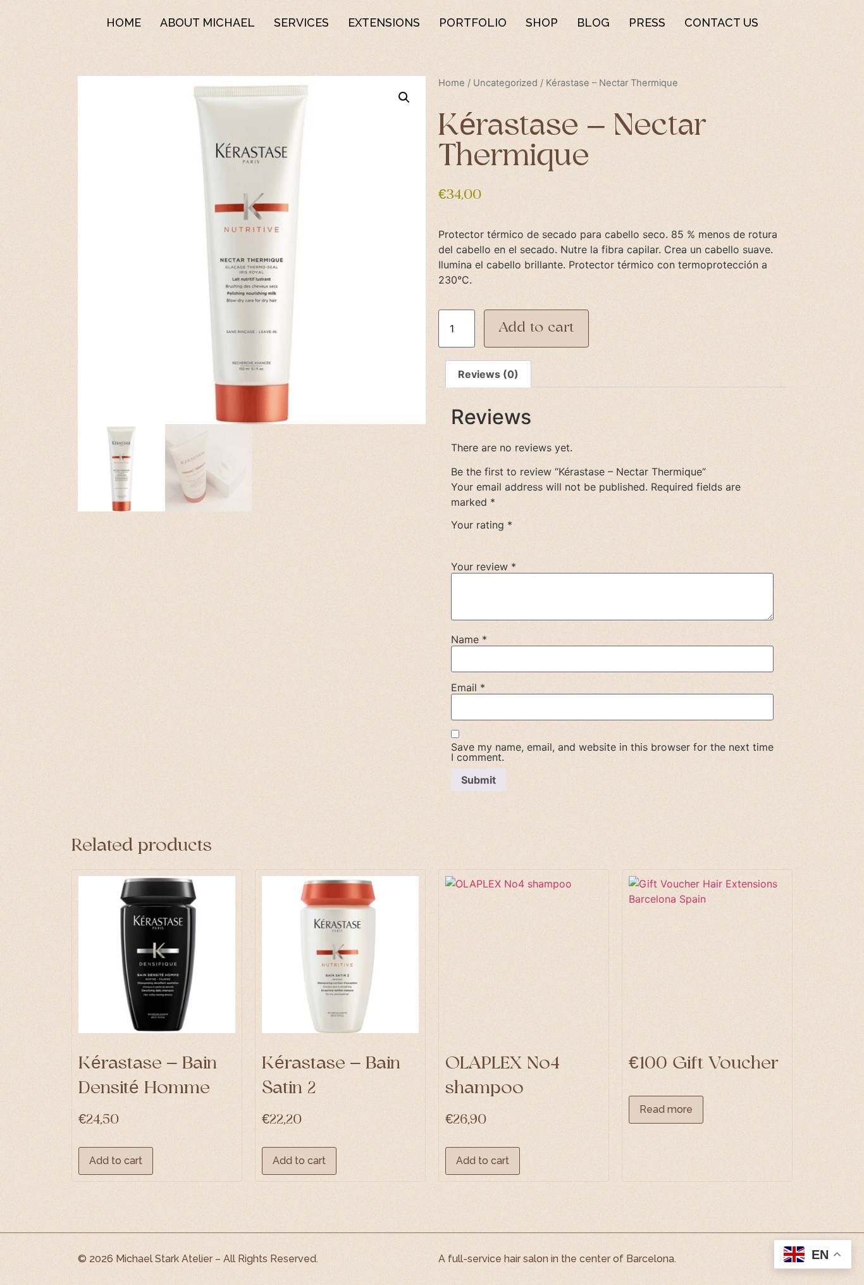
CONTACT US (721, 22)
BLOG (593, 22)
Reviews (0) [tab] (488, 374)
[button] (404, 97)
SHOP (542, 22)
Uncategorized (505, 83)
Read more (666, 1109)
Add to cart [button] (115, 1161)
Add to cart (536, 328)
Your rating (481, 525)
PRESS (647, 22)
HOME (123, 22)
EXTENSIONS (384, 22)
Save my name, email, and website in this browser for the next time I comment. (612, 752)
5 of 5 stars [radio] (532, 538)
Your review (483, 566)
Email (468, 687)
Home (451, 83)
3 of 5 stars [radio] (495, 538)
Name (469, 639)
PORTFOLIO (473, 22)
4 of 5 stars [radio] (513, 538)
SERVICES (301, 22)
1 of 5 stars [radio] (458, 538)
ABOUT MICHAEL (207, 22)
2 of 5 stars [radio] (476, 538)
